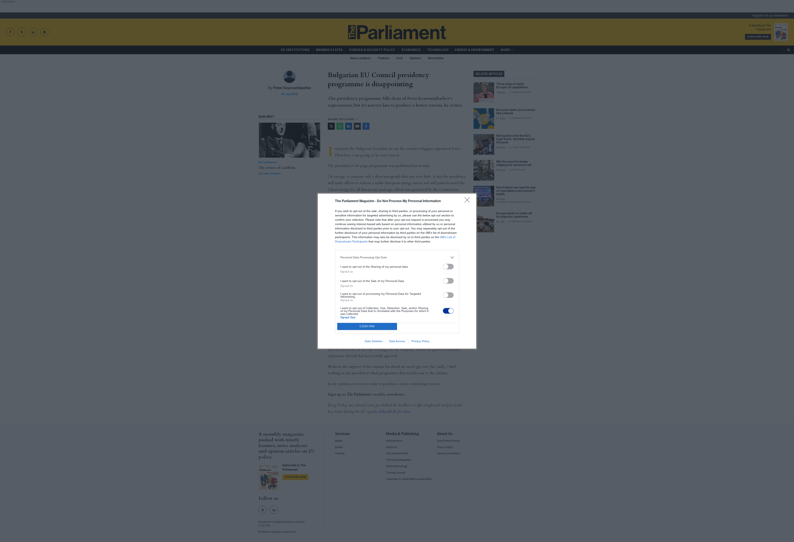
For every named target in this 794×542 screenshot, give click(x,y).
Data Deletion (374, 341)
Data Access (397, 341)
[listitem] (397, 257)
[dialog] (397, 271)
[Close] (468, 201)
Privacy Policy (420, 341)
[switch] (448, 266)
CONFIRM (367, 326)
